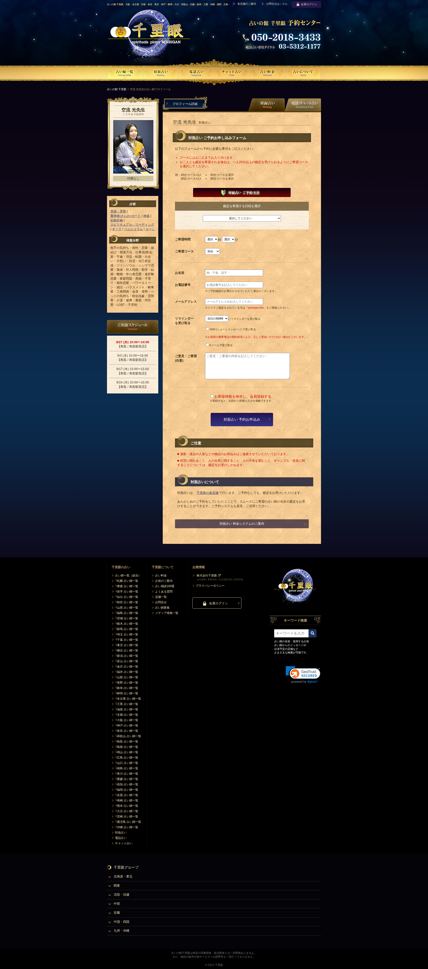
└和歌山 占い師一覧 (128, 736)
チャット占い (123, 843)
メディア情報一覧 (166, 613)
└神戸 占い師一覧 (126, 725)
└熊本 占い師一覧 (126, 805)
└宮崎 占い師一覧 (126, 816)
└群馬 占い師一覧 (126, 629)
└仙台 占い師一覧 (126, 597)
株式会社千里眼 (207, 575)
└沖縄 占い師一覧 (126, 827)
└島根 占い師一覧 (126, 747)
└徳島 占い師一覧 (126, 768)
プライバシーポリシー (210, 585)
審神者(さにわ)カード (125, 216)
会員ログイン (309, 4)
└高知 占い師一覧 (126, 784)
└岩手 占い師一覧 (126, 591)
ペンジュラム (133, 229)
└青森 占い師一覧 (126, 586)
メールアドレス (186, 301)
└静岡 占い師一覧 (126, 693)
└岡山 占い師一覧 (126, 752)
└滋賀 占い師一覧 (126, 709)
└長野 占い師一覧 (126, 682)
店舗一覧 (161, 597)
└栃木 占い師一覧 (126, 623)
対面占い (121, 832)
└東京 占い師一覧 (126, 645)
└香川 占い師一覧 (126, 773)
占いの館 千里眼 (116, 89)
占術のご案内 (164, 580)
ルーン (150, 229)
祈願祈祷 (116, 220)
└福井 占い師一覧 (126, 672)
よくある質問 (164, 591)
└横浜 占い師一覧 (126, 650)
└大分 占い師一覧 (126, 811)
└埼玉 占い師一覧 (126, 634)
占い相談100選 (164, 586)
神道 (146, 216)
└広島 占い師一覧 (126, 757)
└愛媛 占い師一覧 (126, 779)
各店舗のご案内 (246, 3)
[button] (303, 675)
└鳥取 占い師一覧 (126, 741)
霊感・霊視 (118, 211)
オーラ (116, 229)
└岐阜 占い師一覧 (126, 688)
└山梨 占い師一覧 (126, 677)
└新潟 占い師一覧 (126, 655)
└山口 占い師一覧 (126, 763)
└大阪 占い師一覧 (126, 720)
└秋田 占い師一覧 (126, 602)
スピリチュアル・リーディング (132, 224)
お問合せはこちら (277, 3)
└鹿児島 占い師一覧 (128, 821)
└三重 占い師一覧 (126, 704)
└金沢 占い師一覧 (126, 666)
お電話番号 (183, 285)
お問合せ (161, 602)
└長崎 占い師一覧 (126, 800)
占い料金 (161, 575)
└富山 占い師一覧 (126, 661)
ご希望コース (184, 251)
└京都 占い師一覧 (126, 714)
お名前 (179, 272)
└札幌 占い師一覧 (126, 580)
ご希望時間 (183, 239)
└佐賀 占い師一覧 (126, 795)
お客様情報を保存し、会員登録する (242, 396)
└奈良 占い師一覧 (126, 730)
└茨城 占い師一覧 (126, 618)
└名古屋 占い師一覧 (128, 698)
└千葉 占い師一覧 (126, 639)
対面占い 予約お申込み (242, 419)
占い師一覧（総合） (128, 575)
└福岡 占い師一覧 (126, 789)
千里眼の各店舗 (207, 493)
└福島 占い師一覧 (126, 613)
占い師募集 (162, 607)
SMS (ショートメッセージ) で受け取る (233, 329)
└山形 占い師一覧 (126, 607)
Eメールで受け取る (221, 345)
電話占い (121, 838)
